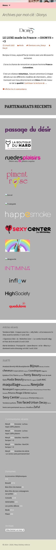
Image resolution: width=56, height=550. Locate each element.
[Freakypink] (10, 203)
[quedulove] (17, 305)
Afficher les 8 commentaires (16, 89)
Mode (21, 45)
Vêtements (23, 407)
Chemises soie (34, 45)
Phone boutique (38, 389)
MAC (44, 379)
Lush (39, 379)
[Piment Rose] (17, 178)
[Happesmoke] (28, 215)
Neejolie (37, 384)
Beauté (8, 483)
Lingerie (34, 380)
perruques (30, 389)
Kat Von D (27, 380)
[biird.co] (17, 245)
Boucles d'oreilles (44, 366)
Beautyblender (24, 366)
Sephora (33, 393)
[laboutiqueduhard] (18, 144)
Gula (5, 380)
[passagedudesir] (28, 129)
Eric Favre (14, 375)
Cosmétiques (34, 370)
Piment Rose (46, 389)
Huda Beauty (15, 379)
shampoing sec (24, 398)
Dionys (43, 45)
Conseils (8, 498)
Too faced (23, 402)
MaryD (7, 424)
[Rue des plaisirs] (22, 159)
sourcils (41, 398)
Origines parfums (20, 389)
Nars (28, 385)
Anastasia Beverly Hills (10, 366)
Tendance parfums (9, 403)
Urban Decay (39, 402)
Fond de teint (46, 375)
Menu (5, 5)
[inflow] (17, 280)
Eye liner (20, 375)
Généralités (9, 502)
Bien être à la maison (13, 487)
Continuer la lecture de (35, 83)
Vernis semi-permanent (11, 407)
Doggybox (44, 371)
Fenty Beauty (32, 375)
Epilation (6, 375)
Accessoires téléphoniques (16, 476)
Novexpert (8, 389)
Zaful (36, 407)
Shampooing (34, 398)
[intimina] (17, 268)
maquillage (11, 384)
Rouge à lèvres (23, 392)
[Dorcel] (8, 195)
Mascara (24, 385)
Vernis (49, 403)
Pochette (5, 393)
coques (26, 371)
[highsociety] (17, 293)
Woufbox (29, 407)
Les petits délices (12, 506)
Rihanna (11, 393)
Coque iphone (18, 371)
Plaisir (7, 514)
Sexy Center (11, 397)
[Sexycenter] (28, 229)
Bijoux (34, 366)
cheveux (8, 370)
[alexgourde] (10, 259)
